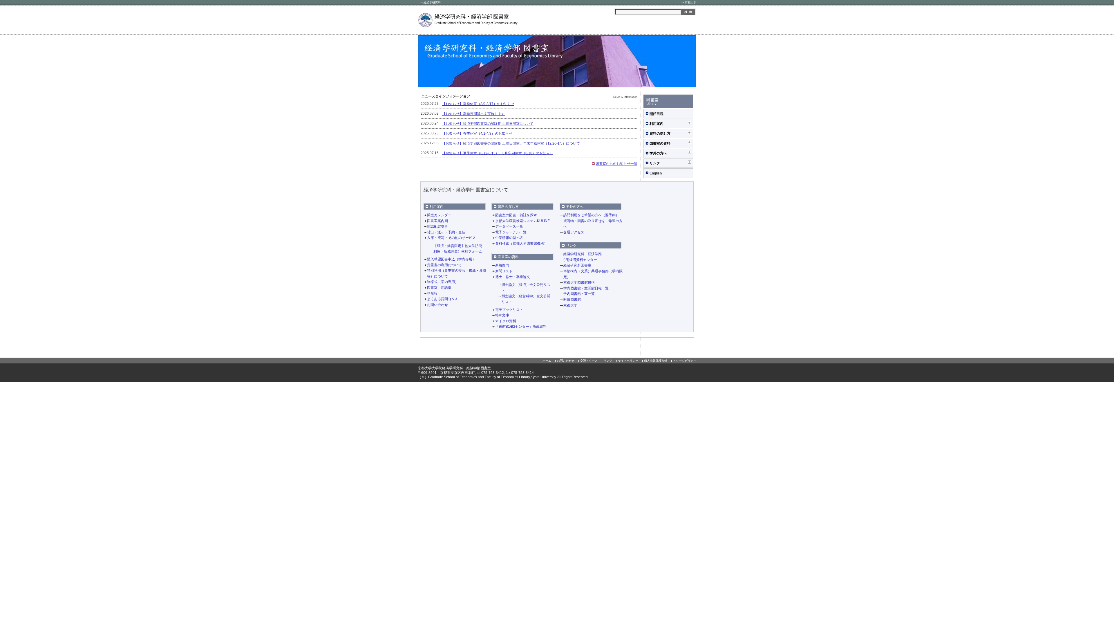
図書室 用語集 (439, 288)
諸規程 (432, 293)
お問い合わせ (437, 305)
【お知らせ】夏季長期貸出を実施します (473, 114)
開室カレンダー (439, 215)
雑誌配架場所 (437, 226)
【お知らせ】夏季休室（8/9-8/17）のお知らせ (478, 104)
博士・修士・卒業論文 (512, 277)
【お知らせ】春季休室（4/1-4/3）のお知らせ (477, 133)
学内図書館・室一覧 (579, 294)
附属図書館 (572, 300)
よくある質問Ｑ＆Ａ (442, 299)
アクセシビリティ (684, 360)
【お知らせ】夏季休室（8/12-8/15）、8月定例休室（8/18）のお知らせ (497, 153)
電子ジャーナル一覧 (511, 232)
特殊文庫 (502, 315)
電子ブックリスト (509, 310)
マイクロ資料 (505, 321)
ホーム (546, 360)
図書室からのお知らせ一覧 (616, 164)
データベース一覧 (509, 226)
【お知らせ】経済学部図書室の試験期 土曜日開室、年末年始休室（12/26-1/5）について (511, 143)
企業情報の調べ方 (509, 238)
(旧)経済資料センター (580, 260)
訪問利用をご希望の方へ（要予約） (591, 215)
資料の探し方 (660, 133)
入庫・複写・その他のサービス (451, 238)
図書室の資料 (660, 143)
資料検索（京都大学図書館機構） (521, 244)
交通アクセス (573, 232)
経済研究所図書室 (577, 266)
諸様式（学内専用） (442, 282)
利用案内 (656, 124)
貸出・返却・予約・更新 (446, 232)
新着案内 (502, 266)
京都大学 (690, 2)
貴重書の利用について (444, 265)
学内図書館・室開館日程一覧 (586, 288)
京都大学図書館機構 (579, 282)
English (656, 173)
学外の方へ (659, 153)
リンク (655, 163)
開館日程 (656, 114)
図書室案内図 (437, 221)
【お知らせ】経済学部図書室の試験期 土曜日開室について (488, 124)
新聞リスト (504, 271)
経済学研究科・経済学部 (582, 254)
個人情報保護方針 (655, 360)
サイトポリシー (628, 360)
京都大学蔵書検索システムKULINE (522, 221)
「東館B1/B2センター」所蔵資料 (521, 327)
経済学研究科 (432, 2)
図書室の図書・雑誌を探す (516, 215)
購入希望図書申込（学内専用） (451, 259)
